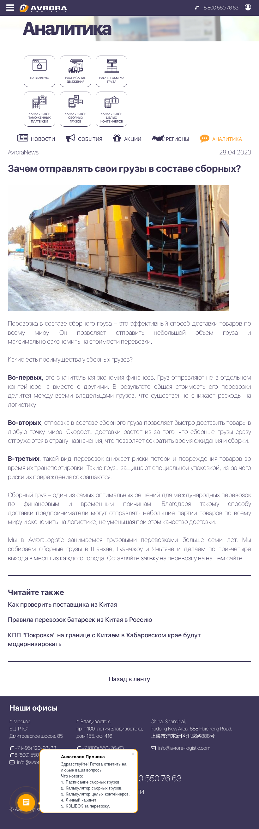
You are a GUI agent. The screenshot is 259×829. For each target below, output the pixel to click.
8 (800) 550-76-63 (34, 755)
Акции (132, 139)
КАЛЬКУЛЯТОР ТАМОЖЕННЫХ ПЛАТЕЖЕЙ (39, 117)
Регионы (177, 139)
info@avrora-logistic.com (183, 748)
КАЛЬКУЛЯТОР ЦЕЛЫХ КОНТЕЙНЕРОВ (111, 117)
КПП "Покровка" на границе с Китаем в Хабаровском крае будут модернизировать (104, 639)
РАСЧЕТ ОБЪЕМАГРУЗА (111, 79)
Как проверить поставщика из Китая (62, 604)
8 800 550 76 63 (221, 8)
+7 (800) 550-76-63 (102, 748)
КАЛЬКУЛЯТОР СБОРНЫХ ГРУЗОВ (75, 117)
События (89, 139)
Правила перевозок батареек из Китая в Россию (80, 619)
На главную (39, 78)
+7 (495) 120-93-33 (35, 748)
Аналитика (226, 139)
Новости (42, 139)
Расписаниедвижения (75, 79)
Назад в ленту (129, 679)
